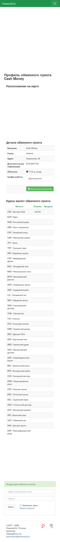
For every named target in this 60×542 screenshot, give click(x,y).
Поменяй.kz (9, 3)
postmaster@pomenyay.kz (18, 536)
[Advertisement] (30, 40)
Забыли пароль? (27, 508)
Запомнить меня (30, 505)
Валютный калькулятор (41, 188)
